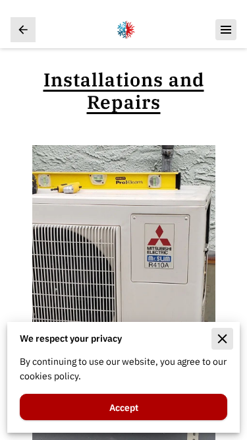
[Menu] (225, 29)
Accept (123, 407)
